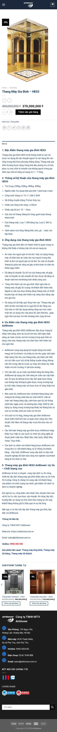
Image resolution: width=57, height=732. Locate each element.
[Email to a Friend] (19, 128)
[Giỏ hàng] (53, 5)
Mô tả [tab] (4, 144)
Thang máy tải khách (21, 553)
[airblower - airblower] (29, 4)
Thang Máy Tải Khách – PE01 (13, 597)
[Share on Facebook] (9, 128)
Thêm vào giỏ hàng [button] (11, 603)
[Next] (55, 589)
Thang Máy (14, 122)
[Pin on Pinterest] (23, 128)
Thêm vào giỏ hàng (28, 112)
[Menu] (3, 4)
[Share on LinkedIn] (28, 128)
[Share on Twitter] (14, 128)
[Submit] (52, 707)
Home (4, 88)
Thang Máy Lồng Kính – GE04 (41, 597)
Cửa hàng (13, 88)
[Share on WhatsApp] (4, 128)
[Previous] (2, 589)
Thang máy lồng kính (32, 550)
